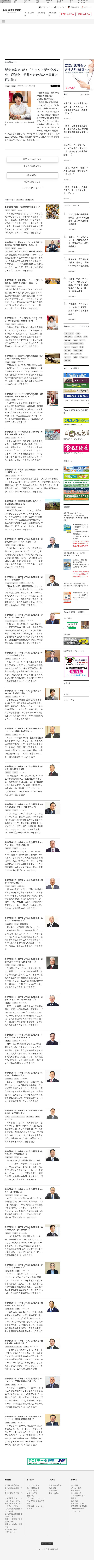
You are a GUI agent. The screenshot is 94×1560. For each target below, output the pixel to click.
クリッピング (61, 7)
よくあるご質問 (29, 14)
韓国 (75, 357)
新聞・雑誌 (38, 1)
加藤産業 (67, 340)
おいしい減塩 (78, 350)
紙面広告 (52, 1488)
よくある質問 (32, 1493)
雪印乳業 (67, 350)
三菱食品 (78, 336)
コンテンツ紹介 (33, 1485)
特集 (7, 86)
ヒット (67, 347)
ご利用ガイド (41, 14)
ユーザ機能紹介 (33, 1488)
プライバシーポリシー (35, 1498)
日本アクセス (69, 333)
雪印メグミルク (76, 354)
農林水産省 (29, 200)
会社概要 (74, 1485)
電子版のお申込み (67, 14)
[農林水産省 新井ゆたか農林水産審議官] (20, 106)
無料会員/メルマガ (12, 1529)
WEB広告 (15, 1)
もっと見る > (84, 94)
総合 (13, 86)
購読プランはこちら (32, 159)
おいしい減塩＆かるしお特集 (74, 343)
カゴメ (74, 347)
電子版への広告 (55, 1485)
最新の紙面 (75, 7)
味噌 (66, 354)
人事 (78, 333)
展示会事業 (53, 1490)
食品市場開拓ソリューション (84, 1)
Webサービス (76, 1488)
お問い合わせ (10, 1532)
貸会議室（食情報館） (79, 1506)
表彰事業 (74, 1501)
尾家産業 (67, 360)
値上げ (82, 340)
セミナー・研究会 (61, 1)
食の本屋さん (49, 1)
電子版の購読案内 (12, 1485)
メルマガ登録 (52, 14)
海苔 (85, 336)
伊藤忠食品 (68, 336)
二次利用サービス (27, 1)
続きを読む (32, 175)
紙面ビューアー (47, 7)
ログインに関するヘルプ (32, 188)
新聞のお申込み (84, 14)
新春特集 (20, 200)
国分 (81, 347)
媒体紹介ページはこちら (73, 425)
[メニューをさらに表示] (3, 21)
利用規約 (30, 1496)
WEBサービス (5, 1)
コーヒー (67, 357)
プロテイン (83, 357)
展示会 (71, 1)
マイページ (47, 1544)
